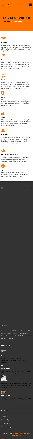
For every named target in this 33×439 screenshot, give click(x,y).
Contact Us (6, 423)
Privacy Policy (7, 427)
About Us (5, 416)
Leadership (6, 420)
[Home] (11, 5)
